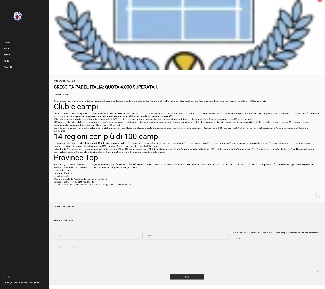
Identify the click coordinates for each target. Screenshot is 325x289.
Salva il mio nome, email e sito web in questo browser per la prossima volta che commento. (276, 232)
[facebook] (5, 277)
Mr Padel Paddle (124, 184)
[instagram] (9, 277)
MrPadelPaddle (64, 80)
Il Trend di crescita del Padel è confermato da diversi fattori (80, 179)
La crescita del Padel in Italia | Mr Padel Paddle (74, 182)
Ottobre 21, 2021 (61, 94)
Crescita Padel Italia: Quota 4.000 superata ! (81, 184)
